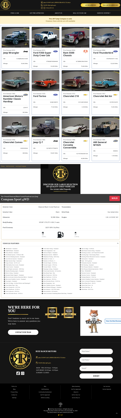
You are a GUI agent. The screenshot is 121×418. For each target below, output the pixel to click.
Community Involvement (45, 392)
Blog (14, 389)
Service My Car (76, 397)
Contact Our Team (23, 332)
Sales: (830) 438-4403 (49, 5)
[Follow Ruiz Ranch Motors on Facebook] (42, 8)
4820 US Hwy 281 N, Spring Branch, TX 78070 (57, 2)
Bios (45, 386)
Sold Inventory (10, 166)
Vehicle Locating (45, 397)
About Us (58, 13)
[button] (60, 269)
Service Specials (107, 389)
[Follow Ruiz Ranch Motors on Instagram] (44, 8)
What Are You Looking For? (110, 5)
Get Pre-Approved (90, 5)
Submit (96, 376)
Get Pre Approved (45, 395)
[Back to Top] (116, 413)
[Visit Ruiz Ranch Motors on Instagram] (22, 374)
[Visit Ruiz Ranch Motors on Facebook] (18, 374)
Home (3, 166)
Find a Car (15, 13)
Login (61, 415)
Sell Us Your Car (79, 13)
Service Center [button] (103, 13)
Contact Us (14, 395)
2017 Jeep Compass (21, 166)
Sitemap (14, 397)
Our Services (106, 386)
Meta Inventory (76, 386)
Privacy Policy (14, 392)
